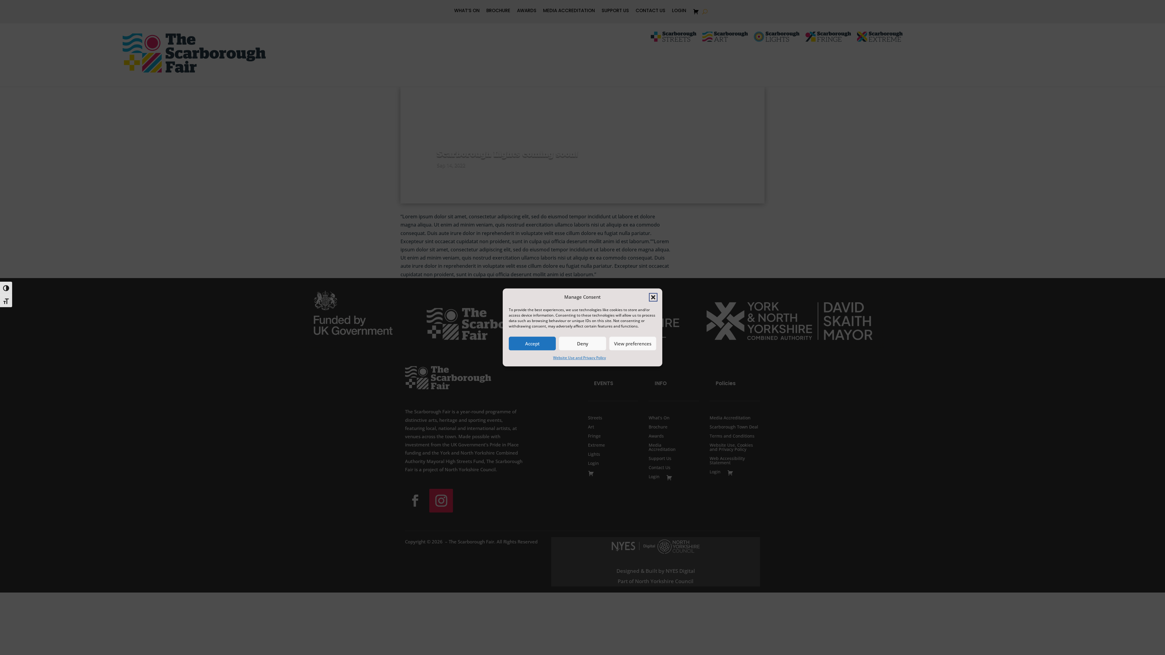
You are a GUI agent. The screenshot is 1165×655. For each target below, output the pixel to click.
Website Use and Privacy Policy (579, 358)
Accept (532, 344)
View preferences (632, 344)
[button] (653, 297)
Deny (582, 344)
